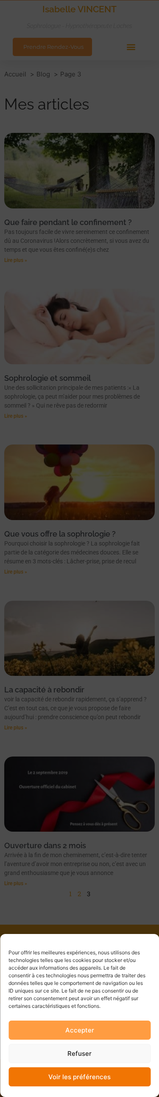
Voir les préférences (79, 1077)
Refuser (79, 1053)
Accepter (79, 1030)
